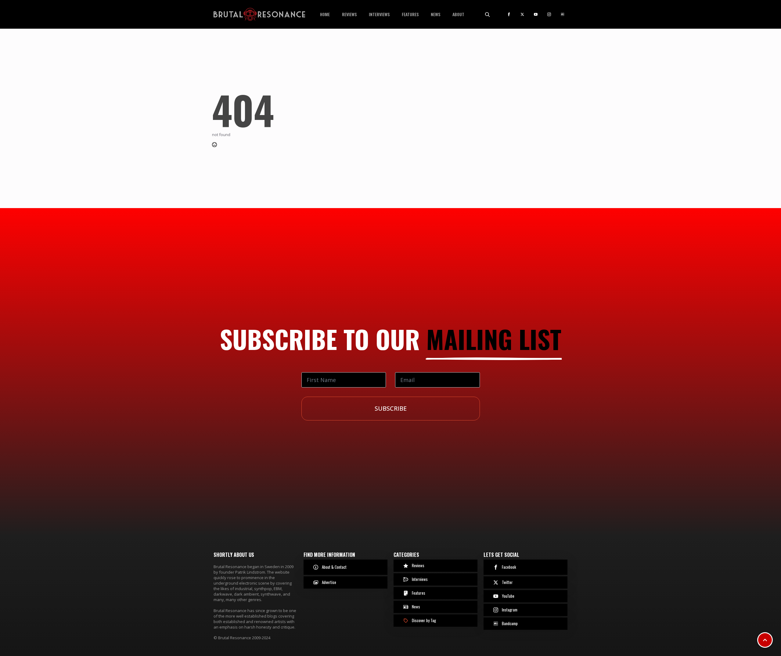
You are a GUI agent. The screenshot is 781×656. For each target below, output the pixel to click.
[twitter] (522, 14)
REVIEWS (349, 14)
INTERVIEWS (379, 14)
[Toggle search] (487, 14)
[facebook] (509, 14)
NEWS (435, 14)
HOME (325, 14)
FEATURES (410, 14)
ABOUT (458, 14)
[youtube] (536, 14)
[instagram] (549, 14)
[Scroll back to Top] (765, 640)
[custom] (562, 14)
